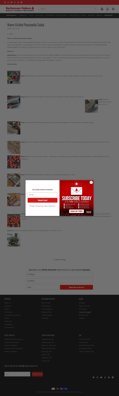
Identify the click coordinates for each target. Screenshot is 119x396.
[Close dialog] (91, 182)
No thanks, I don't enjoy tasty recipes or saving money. (42, 206)
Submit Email (42, 200)
